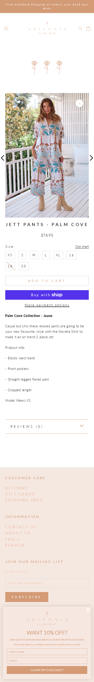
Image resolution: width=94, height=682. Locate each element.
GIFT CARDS (20, 494)
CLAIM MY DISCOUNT (47, 670)
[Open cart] (88, 28)
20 (23, 266)
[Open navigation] (6, 28)
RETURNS (16, 488)
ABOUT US (18, 533)
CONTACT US (21, 527)
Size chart (82, 246)
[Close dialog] (88, 610)
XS (10, 255)
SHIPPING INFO (24, 500)
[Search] (80, 28)
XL (58, 255)
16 (71, 255)
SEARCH (15, 545)
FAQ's (12, 539)
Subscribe (27, 597)
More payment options (47, 305)
